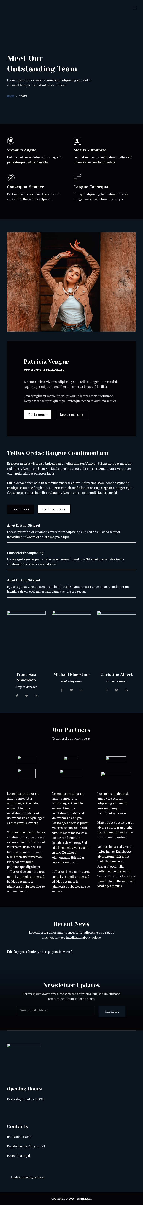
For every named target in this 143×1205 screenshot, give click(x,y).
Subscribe (112, 1011)
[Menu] (134, 8)
